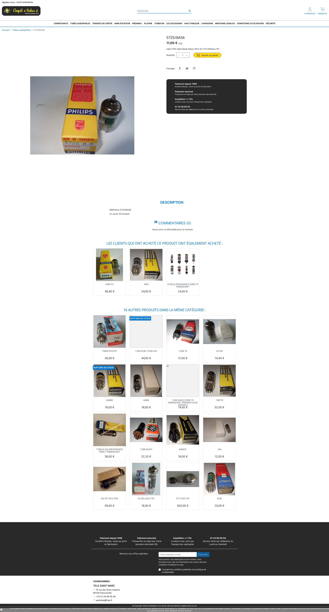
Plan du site (192, 606)
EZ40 (219, 498)
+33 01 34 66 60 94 (105, 596)
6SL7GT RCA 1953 (109, 498)
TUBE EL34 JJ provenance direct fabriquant (109, 450)
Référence (114, 209)
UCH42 (219, 351)
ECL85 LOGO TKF (146, 498)
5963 (146, 284)
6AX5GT (183, 449)
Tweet (187, 68)
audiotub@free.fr (103, 600)
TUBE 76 (183, 351)
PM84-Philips (109, 351)
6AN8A (109, 400)
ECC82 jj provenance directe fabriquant (182, 285)
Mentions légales (180, 606)
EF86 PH (109, 284)
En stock (114, 214)
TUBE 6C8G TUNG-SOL (146, 351)
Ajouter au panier (209, 55)
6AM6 (146, 400)
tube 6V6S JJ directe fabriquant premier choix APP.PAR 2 (183, 402)
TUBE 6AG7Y (146, 449)
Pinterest (194, 68)
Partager (179, 68)
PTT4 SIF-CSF (182, 498)
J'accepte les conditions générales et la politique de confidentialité (184, 570)
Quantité (170, 55)
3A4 (219, 449)
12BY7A (219, 400)
